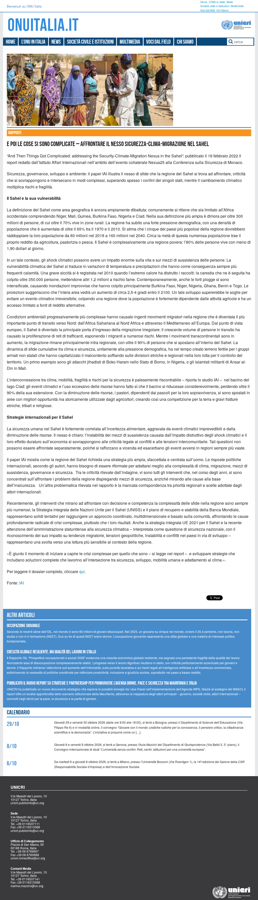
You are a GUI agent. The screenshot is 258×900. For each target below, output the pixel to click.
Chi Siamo (222, 10)
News (230, 2)
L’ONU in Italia (217, 2)
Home (203, 2)
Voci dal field (207, 10)
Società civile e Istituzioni (214, 6)
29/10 (13, 724)
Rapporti (14, 132)
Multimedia (237, 6)
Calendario (18, 712)
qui (82, 571)
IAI (21, 583)
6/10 (12, 763)
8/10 (12, 746)
